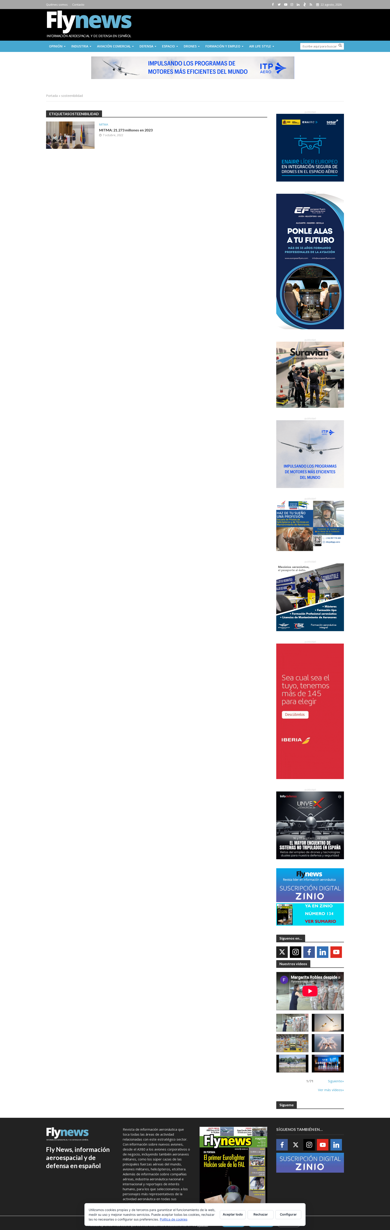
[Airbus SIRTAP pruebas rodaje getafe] (292, 1064)
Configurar (288, 1214)
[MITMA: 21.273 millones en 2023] (70, 134)
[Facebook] (309, 952)
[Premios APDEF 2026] (328, 1064)
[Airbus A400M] (328, 1043)
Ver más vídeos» (331, 1090)
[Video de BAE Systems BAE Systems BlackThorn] (328, 1023)
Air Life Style (260, 46)
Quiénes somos (57, 4)
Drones (190, 46)
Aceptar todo (233, 1214)
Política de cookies (173, 1219)
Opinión (56, 46)
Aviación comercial (114, 46)
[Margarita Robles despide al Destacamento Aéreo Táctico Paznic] (292, 1023)
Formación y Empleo (222, 46)
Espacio (168, 46)
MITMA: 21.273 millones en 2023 (126, 130)
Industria (79, 46)
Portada (52, 95)
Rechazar (260, 1214)
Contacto (78, 4)
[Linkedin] (322, 952)
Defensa (146, 46)
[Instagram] (295, 952)
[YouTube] (336, 952)
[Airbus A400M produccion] (292, 1043)
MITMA (103, 124)
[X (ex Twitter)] (282, 952)
